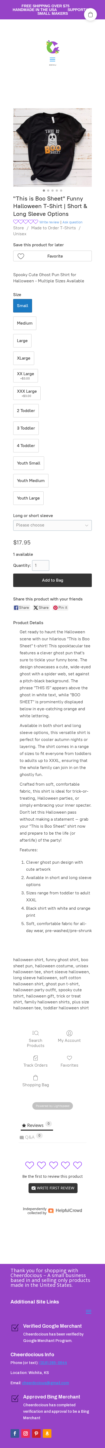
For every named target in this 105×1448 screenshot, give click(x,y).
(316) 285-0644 (53, 1363)
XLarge (23, 358)
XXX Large (27, 393)
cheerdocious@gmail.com (45, 1383)
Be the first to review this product (52, 1176)
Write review (49, 222)
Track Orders (35, 1065)
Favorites (69, 1065)
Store (18, 227)
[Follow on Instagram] (25, 1433)
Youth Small (28, 463)
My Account (69, 1040)
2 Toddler (26, 410)
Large (22, 340)
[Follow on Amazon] (47, 1433)
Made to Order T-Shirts (53, 227)
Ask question (72, 222)
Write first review (55, 1187)
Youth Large (28, 498)
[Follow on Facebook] (14, 1433)
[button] (52, 256)
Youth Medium (31, 480)
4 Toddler (26, 445)
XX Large (25, 375)
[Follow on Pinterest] (36, 1433)
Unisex (19, 233)
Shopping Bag (35, 1084)
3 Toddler (26, 428)
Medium (25, 323)
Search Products (35, 1043)
